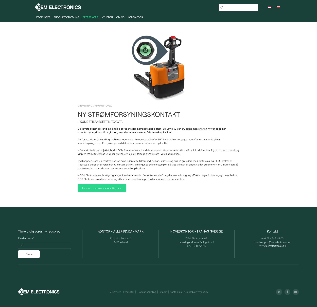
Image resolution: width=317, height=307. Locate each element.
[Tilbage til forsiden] (58, 7)
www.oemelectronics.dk (272, 245)
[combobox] (238, 7)
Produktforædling (66, 17)
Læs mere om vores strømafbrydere (102, 188)
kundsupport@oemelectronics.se (272, 242)
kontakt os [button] (135, 17)
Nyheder (107, 17)
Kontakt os (176, 291)
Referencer (90, 17)
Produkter (128, 291)
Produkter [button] (43, 17)
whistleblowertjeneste (196, 291)
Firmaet (163, 291)
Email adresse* (26, 238)
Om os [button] (120, 17)
